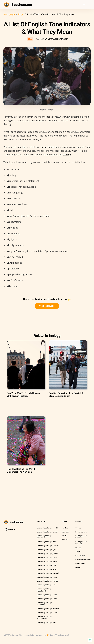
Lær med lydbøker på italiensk (48, 546)
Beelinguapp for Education (81, 537)
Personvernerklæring (83, 559)
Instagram (65, 532)
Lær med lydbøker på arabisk (47, 577)
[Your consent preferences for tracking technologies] (90, 640)
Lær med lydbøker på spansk (47, 532)
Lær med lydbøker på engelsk (47, 528)
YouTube (65, 540)
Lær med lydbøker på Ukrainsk (48, 609)
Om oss (78, 528)
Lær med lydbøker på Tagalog (47, 613)
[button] (84, 4)
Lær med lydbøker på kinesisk (47, 561)
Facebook (65, 528)
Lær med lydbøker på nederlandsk (44, 590)
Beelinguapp (9, 14)
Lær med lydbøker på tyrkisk (47, 569)
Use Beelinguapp (47, 306)
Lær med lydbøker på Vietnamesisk (44, 617)
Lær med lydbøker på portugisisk (44, 537)
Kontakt (78, 567)
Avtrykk (78, 552)
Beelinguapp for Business (81, 543)
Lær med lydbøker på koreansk (48, 573)
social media (47, 147)
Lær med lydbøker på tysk (46, 550)
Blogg (20, 14)
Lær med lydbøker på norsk (47, 595)
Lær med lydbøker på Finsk (46, 622)
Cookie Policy (80, 563)
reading (67, 154)
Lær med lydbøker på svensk (47, 581)
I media (78, 548)
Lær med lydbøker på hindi (46, 565)
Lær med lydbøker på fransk (47, 542)
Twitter (64, 536)
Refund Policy (80, 556)
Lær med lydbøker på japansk (47, 553)
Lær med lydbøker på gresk (47, 599)
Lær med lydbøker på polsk (46, 585)
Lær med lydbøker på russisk (47, 557)
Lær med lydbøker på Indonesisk (44, 604)
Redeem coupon (81, 532)
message (47, 116)
